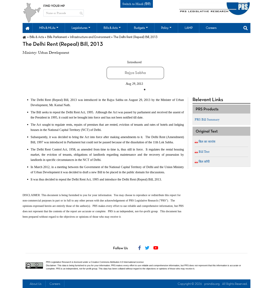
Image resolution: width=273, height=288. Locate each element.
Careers (55, 284)
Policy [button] (164, 28)
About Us (35, 284)
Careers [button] (211, 28)
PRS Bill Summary (207, 120)
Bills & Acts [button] (111, 28)
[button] (27, 28)
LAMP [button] (189, 28)
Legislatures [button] (79, 28)
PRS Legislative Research (58, 262)
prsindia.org (212, 284)
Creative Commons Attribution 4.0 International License (117, 262)
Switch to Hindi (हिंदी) (136, 4)
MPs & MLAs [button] (47, 28)
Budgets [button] (139, 28)
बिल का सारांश (207, 142)
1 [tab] (144, 89)
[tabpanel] (140, 73)
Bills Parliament (57, 37)
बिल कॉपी (204, 162)
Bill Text (204, 152)
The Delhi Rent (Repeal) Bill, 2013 (63, 44)
